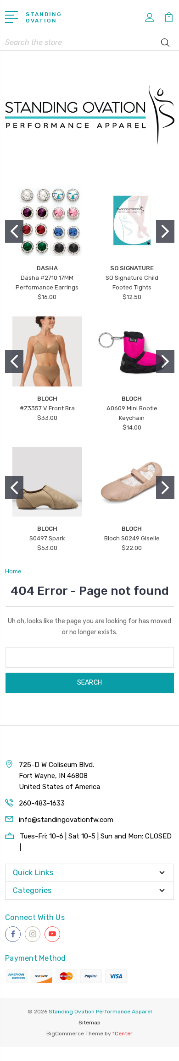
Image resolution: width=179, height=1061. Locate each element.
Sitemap (89, 1022)
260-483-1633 (42, 803)
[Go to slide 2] (165, 231)
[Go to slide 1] (14, 231)
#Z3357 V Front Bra (47, 408)
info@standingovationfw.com (66, 820)
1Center (122, 1033)
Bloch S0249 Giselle (132, 538)
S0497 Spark (47, 538)
